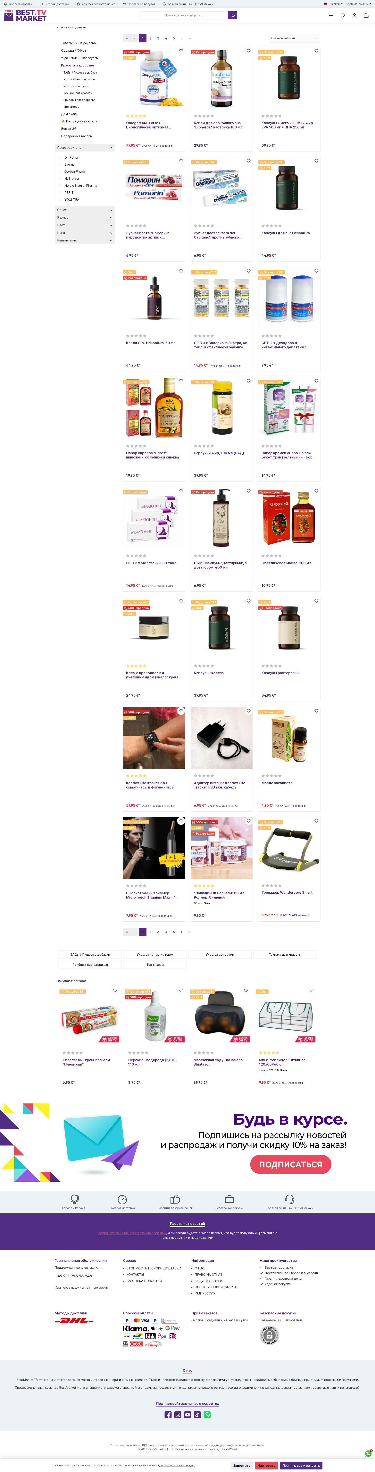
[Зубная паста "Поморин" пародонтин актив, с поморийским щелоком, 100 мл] (154, 188)
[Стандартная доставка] (74, 1322)
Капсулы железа (209, 673)
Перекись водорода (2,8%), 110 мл (87, 1062)
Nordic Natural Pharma (80, 185)
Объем (62, 210)
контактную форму (94, 1287)
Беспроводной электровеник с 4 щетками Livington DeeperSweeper (285, 1062)
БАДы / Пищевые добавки (80, 72)
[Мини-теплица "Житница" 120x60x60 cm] (220, 1016)
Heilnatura (71, 178)
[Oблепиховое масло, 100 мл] (289, 518)
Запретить (242, 1466)
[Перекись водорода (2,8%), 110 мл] (89, 1016)
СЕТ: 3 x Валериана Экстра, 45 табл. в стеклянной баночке (220, 345)
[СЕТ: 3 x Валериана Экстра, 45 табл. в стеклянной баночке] (222, 298)
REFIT (69, 193)
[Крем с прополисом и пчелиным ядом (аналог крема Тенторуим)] (154, 628)
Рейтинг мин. (67, 240)
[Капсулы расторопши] (289, 628)
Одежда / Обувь (73, 50)
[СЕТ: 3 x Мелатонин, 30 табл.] (154, 518)
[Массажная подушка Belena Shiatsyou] (155, 1016)
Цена (61, 233)
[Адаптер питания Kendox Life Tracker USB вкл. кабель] (222, 738)
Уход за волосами (75, 86)
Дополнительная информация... (176, 1465)
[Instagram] (177, 1414)
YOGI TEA (71, 200)
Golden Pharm (74, 171)
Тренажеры (71, 106)
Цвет (61, 225)
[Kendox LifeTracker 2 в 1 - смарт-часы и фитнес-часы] (154, 738)
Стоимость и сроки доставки (153, 1268)
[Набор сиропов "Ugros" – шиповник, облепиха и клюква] (154, 408)
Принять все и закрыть (301, 1466)
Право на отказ (208, 1274)
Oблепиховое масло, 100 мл (286, 563)
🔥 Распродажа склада (79, 121)
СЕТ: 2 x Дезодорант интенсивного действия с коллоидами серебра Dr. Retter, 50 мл (289, 345)
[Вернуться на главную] (25, 15)
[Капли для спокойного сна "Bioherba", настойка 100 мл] (222, 78)
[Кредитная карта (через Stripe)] (141, 1321)
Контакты (135, 1274)
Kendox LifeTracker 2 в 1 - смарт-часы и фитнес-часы (150, 785)
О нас (199, 1268)
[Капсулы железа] (222, 628)
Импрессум (205, 1293)
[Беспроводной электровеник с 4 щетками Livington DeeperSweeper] (285, 1016)
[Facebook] (168, 1414)
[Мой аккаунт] (354, 15)
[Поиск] (232, 15)
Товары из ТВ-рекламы (78, 43)
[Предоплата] (169, 1321)
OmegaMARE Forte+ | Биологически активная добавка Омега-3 (147, 125)
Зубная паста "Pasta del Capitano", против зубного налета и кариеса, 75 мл (216, 235)
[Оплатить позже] (155, 1321)
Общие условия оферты (216, 1287)
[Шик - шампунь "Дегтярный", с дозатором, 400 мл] (222, 518)
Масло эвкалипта (277, 783)
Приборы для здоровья (79, 99)
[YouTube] (187, 1414)
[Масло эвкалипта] (289, 738)
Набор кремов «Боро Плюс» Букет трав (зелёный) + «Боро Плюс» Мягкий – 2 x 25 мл (288, 455)
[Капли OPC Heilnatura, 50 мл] (154, 298)
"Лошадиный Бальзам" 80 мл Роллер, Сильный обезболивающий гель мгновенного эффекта (219, 895)
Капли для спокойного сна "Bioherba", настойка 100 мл (218, 125)
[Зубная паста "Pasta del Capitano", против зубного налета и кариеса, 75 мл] (222, 188)
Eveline (69, 164)
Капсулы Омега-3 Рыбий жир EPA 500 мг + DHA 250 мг (287, 125)
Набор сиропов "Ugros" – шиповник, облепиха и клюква (152, 455)
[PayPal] (127, 1321)
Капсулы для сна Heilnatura (286, 233)
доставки (177, 1445)
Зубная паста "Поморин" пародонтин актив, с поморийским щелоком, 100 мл (154, 235)
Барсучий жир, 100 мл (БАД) (219, 453)
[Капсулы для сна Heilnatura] (289, 188)
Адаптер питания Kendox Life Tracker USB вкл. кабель (219, 785)
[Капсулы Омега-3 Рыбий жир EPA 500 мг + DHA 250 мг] (289, 78)
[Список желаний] (343, 15)
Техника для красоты (77, 93)
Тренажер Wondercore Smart (287, 892)
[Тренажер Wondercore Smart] (289, 847)
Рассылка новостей (144, 1281)
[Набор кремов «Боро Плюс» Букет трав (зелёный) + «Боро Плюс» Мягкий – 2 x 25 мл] (289, 408)
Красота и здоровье (77, 65)
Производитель (69, 148)
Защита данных (209, 1281)
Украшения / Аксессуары (79, 58)
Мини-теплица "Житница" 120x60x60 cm (216, 1062)
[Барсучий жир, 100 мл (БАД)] (222, 408)
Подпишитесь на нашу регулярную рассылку (132, 1233)
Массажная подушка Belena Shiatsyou (152, 1062)
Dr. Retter (71, 157)
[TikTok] (197, 1414)
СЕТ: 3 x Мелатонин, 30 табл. (151, 563)
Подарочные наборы (76, 136)
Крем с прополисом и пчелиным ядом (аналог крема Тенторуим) (153, 675)
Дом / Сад (69, 114)
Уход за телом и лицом (79, 79)
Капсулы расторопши (281, 673)
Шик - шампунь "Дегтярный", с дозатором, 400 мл (220, 565)
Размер (62, 217)
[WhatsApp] (207, 1414)
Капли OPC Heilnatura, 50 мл (151, 343)
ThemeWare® (229, 1449)
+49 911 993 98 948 (73, 1276)
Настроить (267, 1466)
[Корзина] (366, 15)
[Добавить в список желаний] (181, 51)
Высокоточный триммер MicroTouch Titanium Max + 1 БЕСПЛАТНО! (151, 895)
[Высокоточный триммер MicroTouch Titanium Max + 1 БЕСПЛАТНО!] (154, 848)
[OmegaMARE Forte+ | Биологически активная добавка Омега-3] (154, 78)
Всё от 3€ (68, 129)
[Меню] (331, 15)
